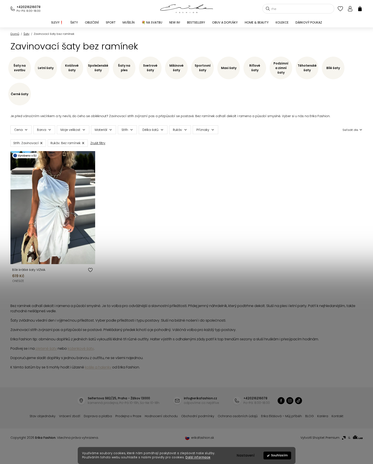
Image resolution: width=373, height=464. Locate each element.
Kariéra (322, 416)
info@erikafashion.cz (200, 398)
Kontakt (337, 416)
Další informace (198, 457)
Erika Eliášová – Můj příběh (281, 416)
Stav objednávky (43, 416)
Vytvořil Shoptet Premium (319, 437)
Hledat (268, 9)
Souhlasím (279, 455)
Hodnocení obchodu (161, 416)
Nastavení (246, 455)
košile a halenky (98, 367)
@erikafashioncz (298, 400)
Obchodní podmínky (197, 416)
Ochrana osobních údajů (238, 416)
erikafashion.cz (281, 400)
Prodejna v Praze (128, 416)
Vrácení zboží (69, 416)
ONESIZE (18, 281)
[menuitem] (57, 22)
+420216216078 (29, 6)
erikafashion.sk (202, 437)
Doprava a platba (98, 416)
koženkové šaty (81, 348)
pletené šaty (46, 348)
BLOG (309, 416)
